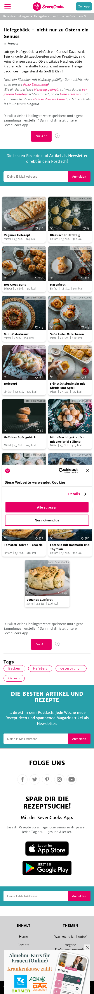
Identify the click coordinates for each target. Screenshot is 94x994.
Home (23, 937)
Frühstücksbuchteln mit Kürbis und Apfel (67, 386)
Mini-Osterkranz (16, 334)
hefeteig (40, 668)
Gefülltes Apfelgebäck (20, 437)
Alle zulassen (47, 507)
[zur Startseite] (48, 6)
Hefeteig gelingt (46, 89)
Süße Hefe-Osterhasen (67, 334)
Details (74, 494)
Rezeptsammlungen (16, 16)
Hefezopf (10, 384)
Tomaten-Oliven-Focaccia (23, 545)
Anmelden (79, 176)
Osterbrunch (71, 668)
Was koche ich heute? (70, 937)
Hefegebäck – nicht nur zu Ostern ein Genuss (63, 16)
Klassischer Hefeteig (65, 235)
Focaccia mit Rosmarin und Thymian (70, 547)
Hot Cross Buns (15, 284)
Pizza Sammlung (35, 84)
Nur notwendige (47, 520)
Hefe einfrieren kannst (50, 99)
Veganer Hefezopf (17, 235)
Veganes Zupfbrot (39, 600)
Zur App (84, 6)
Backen (14, 668)
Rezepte (23, 945)
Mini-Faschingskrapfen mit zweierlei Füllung (67, 439)
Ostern (14, 678)
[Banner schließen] (87, 470)
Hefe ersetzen (70, 94)
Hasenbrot (58, 284)
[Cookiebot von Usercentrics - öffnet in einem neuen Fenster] (59, 471)
